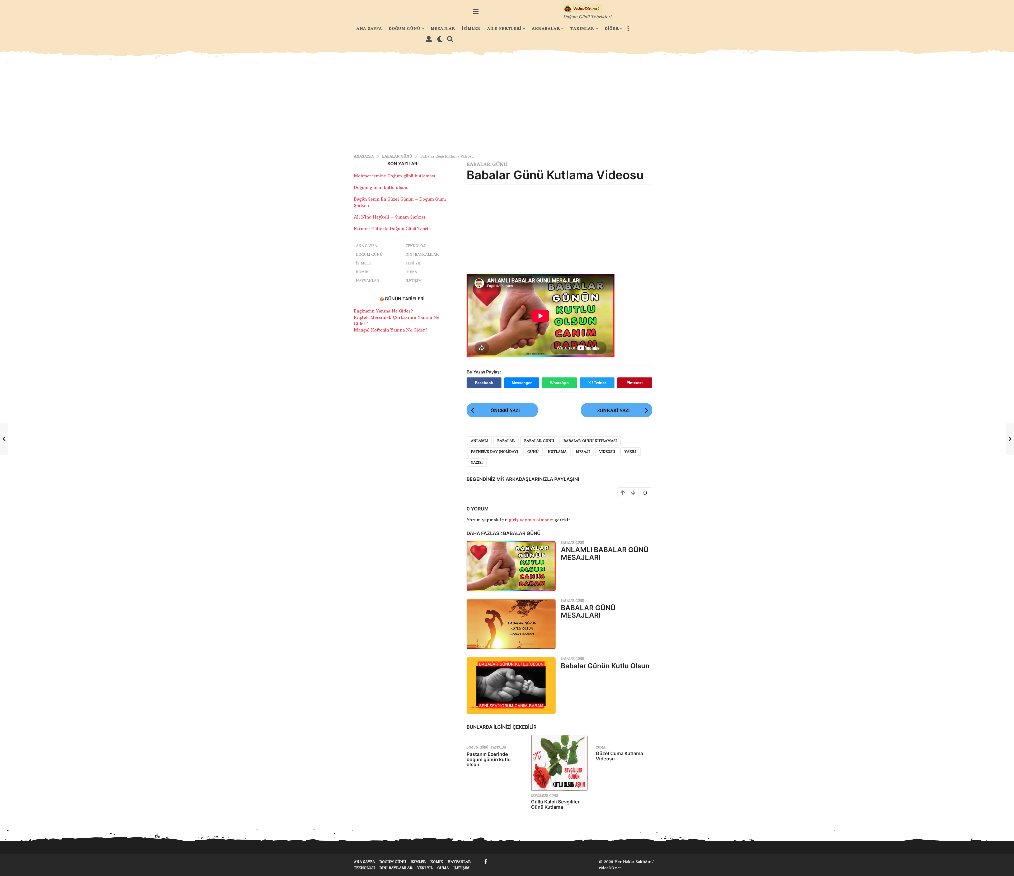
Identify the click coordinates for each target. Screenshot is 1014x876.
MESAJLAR (443, 28)
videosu (607, 451)
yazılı (630, 451)
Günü (533, 451)
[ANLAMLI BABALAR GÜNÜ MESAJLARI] (511, 566)
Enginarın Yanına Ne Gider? (383, 311)
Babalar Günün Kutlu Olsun (605, 666)
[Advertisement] (507, 104)
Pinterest (635, 383)
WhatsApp (559, 383)
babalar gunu (539, 441)
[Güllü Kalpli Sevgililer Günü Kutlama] (559, 763)
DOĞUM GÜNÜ (404, 28)
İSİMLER (471, 28)
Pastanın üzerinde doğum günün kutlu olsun (489, 759)
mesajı (583, 451)
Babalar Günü (487, 164)
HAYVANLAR (367, 280)
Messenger (522, 383)
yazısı (477, 462)
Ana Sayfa (366, 246)
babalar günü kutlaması (590, 441)
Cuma (600, 747)
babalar (506, 441)
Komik (362, 272)
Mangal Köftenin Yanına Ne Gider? (391, 330)
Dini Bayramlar (422, 254)
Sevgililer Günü (544, 795)
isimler (363, 263)
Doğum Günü (477, 747)
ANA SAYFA (369, 28)
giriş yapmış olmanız (532, 519)
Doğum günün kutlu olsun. (381, 187)
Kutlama (557, 451)
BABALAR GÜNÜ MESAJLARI (588, 611)
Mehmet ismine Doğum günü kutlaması (394, 175)
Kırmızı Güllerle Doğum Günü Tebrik (392, 228)
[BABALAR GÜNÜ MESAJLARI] (511, 624)
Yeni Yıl (413, 263)
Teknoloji (416, 246)
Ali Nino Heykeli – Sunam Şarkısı (389, 217)
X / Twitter (597, 383)
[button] (476, 11)
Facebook (484, 383)
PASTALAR (498, 747)
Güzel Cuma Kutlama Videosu (619, 756)
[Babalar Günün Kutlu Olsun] (511, 685)
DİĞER (612, 28)
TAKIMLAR (582, 28)
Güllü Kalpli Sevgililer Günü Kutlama (555, 804)
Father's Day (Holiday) (494, 451)
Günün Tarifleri (405, 298)
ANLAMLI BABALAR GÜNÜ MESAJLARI (605, 553)
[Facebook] (485, 861)
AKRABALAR (546, 28)
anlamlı (479, 441)
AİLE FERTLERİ (504, 28)
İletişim (414, 280)
